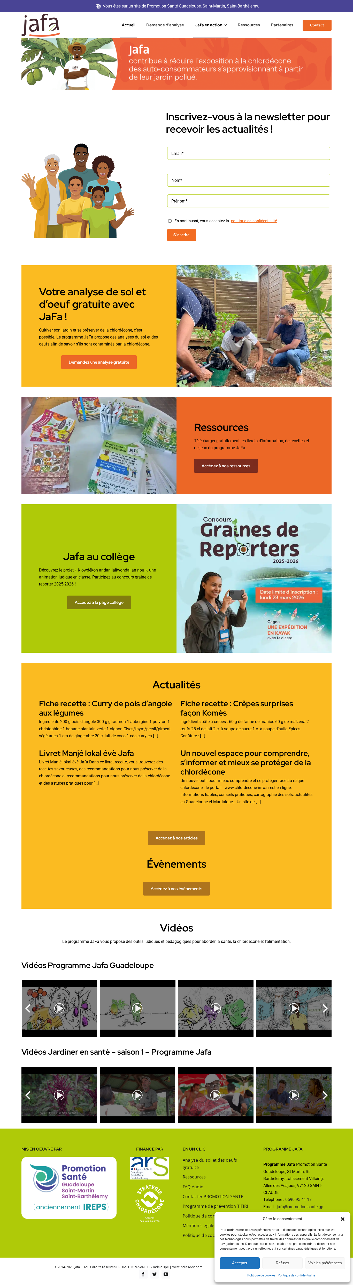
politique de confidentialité (254, 221)
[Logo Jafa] (40, 15)
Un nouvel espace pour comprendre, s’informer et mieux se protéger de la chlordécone (245, 762)
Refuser (282, 1263)
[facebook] (143, 1274)
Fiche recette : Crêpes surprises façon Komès (236, 708)
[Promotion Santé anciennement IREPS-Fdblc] (69, 1158)
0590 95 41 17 (298, 1199)
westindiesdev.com (187, 1267)
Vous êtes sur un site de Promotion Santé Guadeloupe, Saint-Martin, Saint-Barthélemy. (181, 6)
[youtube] (166, 1274)
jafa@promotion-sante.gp (300, 1206)
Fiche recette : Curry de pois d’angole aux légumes (105, 708)
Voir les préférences (325, 1263)
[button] (342, 1219)
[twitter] (154, 1274)
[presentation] (27, 1008)
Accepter (239, 1263)
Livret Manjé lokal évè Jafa (86, 753)
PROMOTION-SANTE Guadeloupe (142, 1267)
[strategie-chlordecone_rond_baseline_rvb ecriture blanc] (149, 1186)
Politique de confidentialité (296, 1275)
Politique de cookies (261, 1275)
